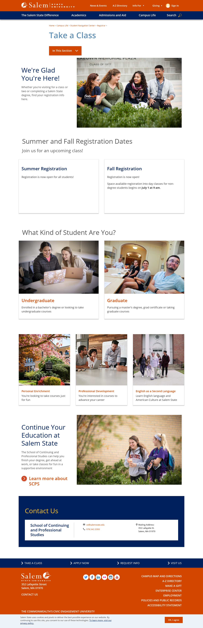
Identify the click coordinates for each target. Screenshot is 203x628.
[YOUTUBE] (117, 577)
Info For (137, 5)
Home (51, 25)
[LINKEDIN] (98, 577)
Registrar (101, 25)
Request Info (130, 563)
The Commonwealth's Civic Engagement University (58, 611)
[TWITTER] (86, 577)
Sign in (175, 5)
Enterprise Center (169, 590)
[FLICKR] (104, 577)
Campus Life (147, 15)
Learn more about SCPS (48, 481)
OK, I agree (173, 619)
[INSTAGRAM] (111, 577)
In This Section (62, 50)
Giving (156, 5)
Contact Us (29, 594)
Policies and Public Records (161, 600)
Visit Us (176, 563)
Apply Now (81, 563)
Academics (78, 15)
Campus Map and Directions (161, 576)
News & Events (98, 5)
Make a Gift (173, 586)
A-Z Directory (120, 5)
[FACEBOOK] (92, 577)
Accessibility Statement (164, 605)
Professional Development (96, 391)
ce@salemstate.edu (95, 524)
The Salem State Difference (40, 15)
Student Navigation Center (82, 25)
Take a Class (33, 563)
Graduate (117, 300)
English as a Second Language (156, 391)
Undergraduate (38, 300)
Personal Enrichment (36, 391)
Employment (172, 595)
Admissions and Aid (112, 15)
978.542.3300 (93, 529)
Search (171, 15)
